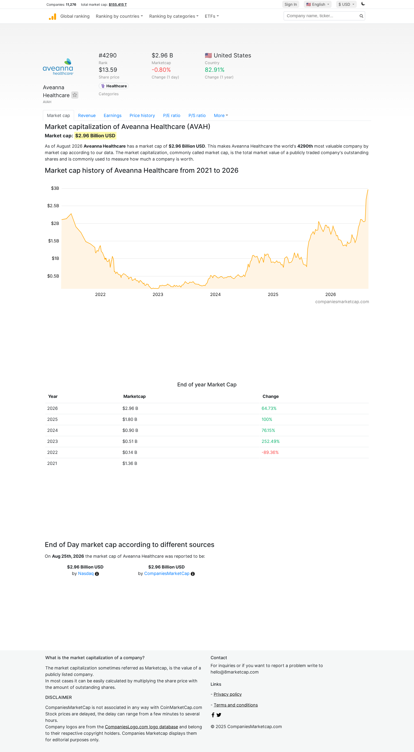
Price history (142, 115)
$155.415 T (118, 4)
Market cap (58, 115)
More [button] (219, 115)
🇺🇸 (315, 4)
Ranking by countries (117, 16)
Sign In (291, 4)
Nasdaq (86, 573)
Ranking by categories (172, 16)
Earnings (112, 115)
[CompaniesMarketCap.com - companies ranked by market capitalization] (52, 16)
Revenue (87, 115)
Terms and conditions (236, 704)
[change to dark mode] (363, 4)
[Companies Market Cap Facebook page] (213, 715)
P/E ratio (171, 115)
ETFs (210, 16)
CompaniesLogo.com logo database (141, 726)
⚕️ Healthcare (114, 86)
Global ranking (75, 16)
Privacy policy (228, 694)
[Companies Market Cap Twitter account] (219, 715)
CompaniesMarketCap (167, 573)
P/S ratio (197, 115)
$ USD (345, 4)
